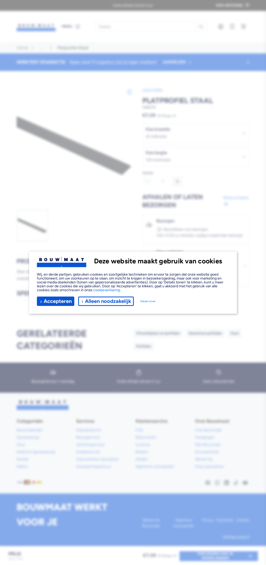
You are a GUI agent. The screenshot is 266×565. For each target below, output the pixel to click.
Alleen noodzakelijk (108, 301)
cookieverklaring (106, 290)
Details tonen (148, 301)
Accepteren (58, 301)
